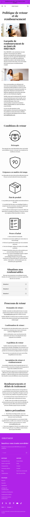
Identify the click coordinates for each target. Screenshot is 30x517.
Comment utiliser (5, 468)
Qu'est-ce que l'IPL (5, 463)
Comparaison (4, 466)
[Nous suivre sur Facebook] (2, 503)
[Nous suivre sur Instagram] (10, 503)
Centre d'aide (19, 461)
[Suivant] (28, 2)
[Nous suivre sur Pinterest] (14, 503)
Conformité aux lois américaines (6, 497)
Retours (3, 480)
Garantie (3, 483)
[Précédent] (1, 2)
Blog (2, 471)
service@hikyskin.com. (9, 115)
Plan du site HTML (20, 473)
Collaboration (4, 473)
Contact (18, 466)
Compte (18, 468)
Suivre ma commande (21, 471)
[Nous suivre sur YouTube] (17, 503)
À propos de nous (5, 461)
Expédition (4, 485)
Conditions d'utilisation (7, 492)
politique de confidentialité (5, 488)
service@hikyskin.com (9, 314)
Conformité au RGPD (6, 494)
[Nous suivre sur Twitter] (6, 503)
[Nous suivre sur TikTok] (21, 503)
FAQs (17, 463)
